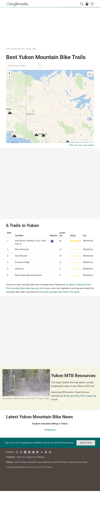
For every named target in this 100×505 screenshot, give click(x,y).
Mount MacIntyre (22, 249)
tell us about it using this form (76, 284)
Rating (73, 235)
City (84, 235)
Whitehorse (50, 429)
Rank (9, 232)
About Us (21, 456)
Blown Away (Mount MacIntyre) (28, 275)
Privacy (49, 467)
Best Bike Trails (34, 462)
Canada (28, 49)
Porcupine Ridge (22, 262)
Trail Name (19, 235)
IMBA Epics (48, 462)
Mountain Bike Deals (78, 462)
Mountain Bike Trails (18, 49)
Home (8, 49)
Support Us (31, 456)
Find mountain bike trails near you (22, 288)
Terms (42, 467)
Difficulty (53, 235)
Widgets (40, 456)
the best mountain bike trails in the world (59, 291)
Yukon (34, 49)
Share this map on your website (82, 145)
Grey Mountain (21, 255)
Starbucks (19, 268)
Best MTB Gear (61, 462)
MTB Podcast (20, 462)
